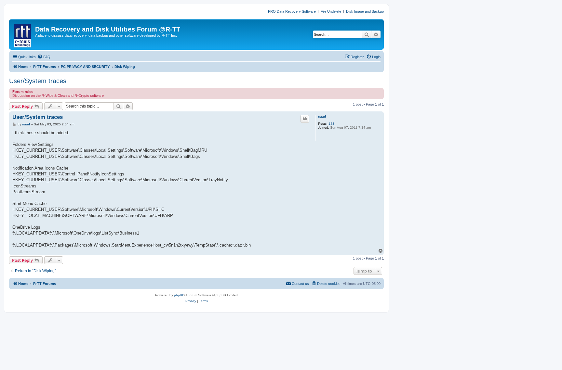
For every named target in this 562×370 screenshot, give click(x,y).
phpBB (179, 295)
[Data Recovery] (23, 34)
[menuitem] (43, 57)
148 (331, 123)
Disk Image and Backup (365, 11)
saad (322, 116)
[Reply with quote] (305, 118)
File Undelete (331, 11)
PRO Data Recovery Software (292, 11)
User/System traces (37, 80)
